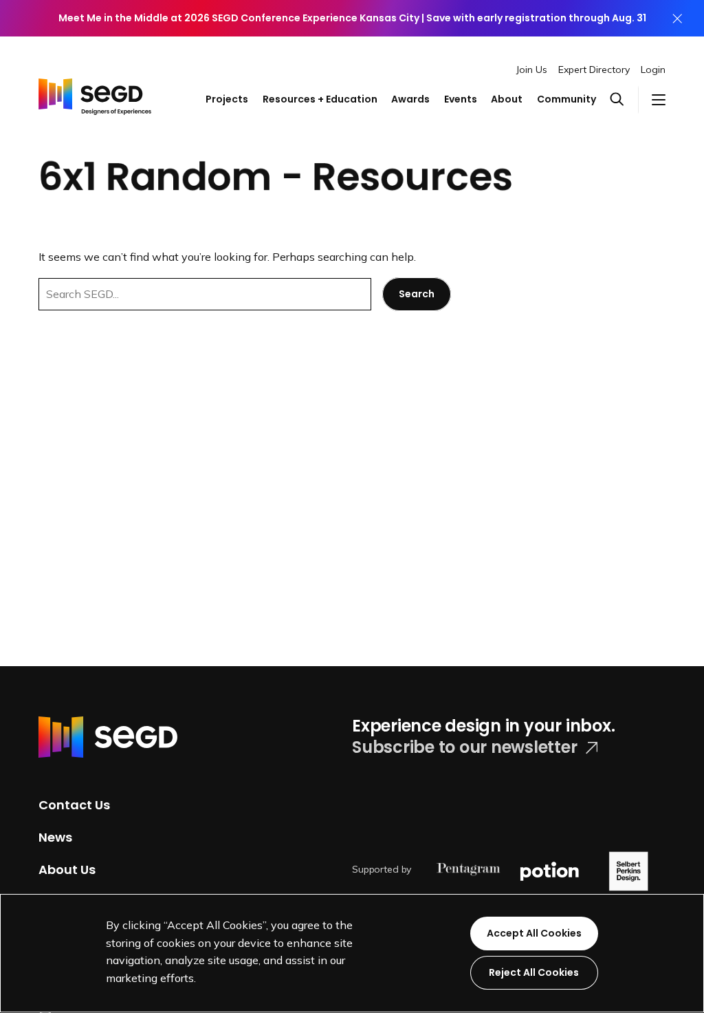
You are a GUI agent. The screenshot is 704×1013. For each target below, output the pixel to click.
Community (566, 99)
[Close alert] (677, 18)
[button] (623, 100)
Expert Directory (594, 69)
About (506, 99)
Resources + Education (320, 99)
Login (653, 69)
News (55, 837)
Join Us (531, 69)
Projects (227, 99)
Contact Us (74, 804)
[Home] (94, 86)
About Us (67, 868)
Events (460, 99)
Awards (410, 99)
